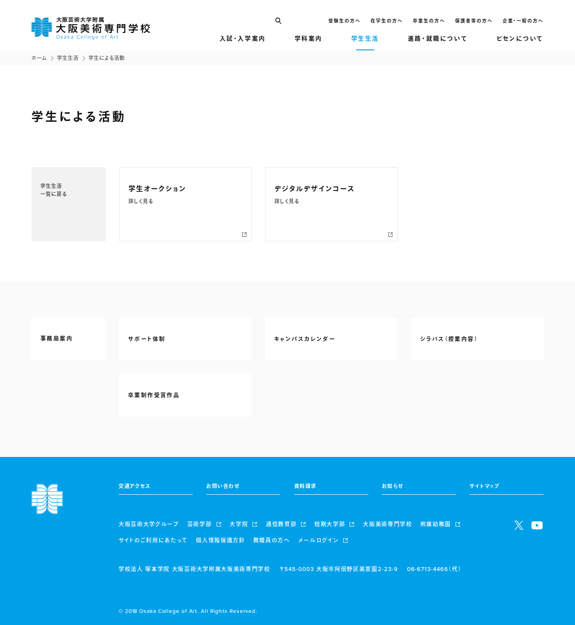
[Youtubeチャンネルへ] (537, 525)
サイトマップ (484, 486)
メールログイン (318, 540)
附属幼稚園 (435, 524)
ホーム (39, 58)
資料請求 (305, 486)
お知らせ (392, 486)
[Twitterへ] (519, 525)
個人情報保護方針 (220, 540)
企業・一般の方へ (523, 21)
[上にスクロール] (561, 611)
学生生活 (68, 58)
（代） (434, 569)
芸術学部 (199, 524)
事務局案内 (56, 339)
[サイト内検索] (278, 21)
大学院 (239, 524)
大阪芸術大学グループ (149, 524)
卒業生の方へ (429, 21)
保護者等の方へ (474, 21)
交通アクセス (134, 486)
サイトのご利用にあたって (153, 540)
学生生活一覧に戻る (53, 190)
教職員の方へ (271, 540)
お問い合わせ (222, 486)
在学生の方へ (387, 21)
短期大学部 (329, 524)
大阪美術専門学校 (387, 524)
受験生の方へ (344, 21)
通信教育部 (281, 524)
